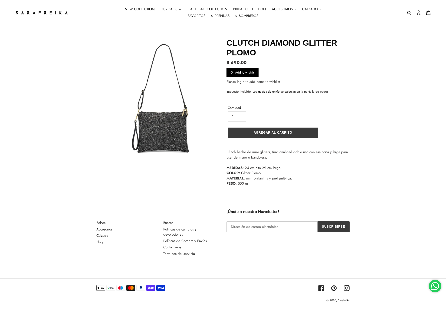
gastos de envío (269, 91)
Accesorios (104, 229)
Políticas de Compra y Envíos (185, 240)
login (240, 81)
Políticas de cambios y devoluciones (180, 232)
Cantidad (234, 107)
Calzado (102, 235)
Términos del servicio (179, 253)
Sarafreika (344, 300)
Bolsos (100, 222)
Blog (99, 242)
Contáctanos (172, 247)
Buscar (168, 222)
